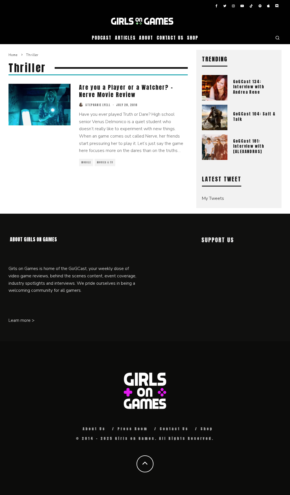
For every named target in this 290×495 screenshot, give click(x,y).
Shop (192, 37)
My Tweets (213, 198)
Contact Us (170, 37)
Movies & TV (105, 162)
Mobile (86, 162)
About (146, 37)
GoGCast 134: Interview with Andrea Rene (249, 87)
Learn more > (21, 320)
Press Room (133, 428)
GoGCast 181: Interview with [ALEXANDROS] (249, 146)
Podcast (101, 37)
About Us (94, 428)
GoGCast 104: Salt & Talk (254, 116)
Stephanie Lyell (97, 105)
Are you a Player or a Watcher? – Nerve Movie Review (126, 91)
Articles (125, 37)
